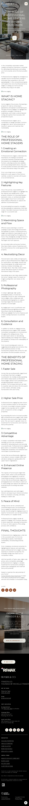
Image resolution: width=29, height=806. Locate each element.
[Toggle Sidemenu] (26, 3)
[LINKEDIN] (14, 730)
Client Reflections (7, 766)
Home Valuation (6, 746)
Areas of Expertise (7, 743)
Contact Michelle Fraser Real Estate (11, 576)
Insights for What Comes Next (10, 758)
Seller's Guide (5, 763)
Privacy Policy (18, 798)
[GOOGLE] (22, 730)
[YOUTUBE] (18, 730)
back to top (9, 661)
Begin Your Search (6, 748)
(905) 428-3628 (5, 692)
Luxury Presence (5, 798)
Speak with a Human (7, 751)
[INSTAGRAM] (6, 730)
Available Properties (7, 741)
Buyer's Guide (5, 761)
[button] (14, 641)
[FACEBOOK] (10, 730)
